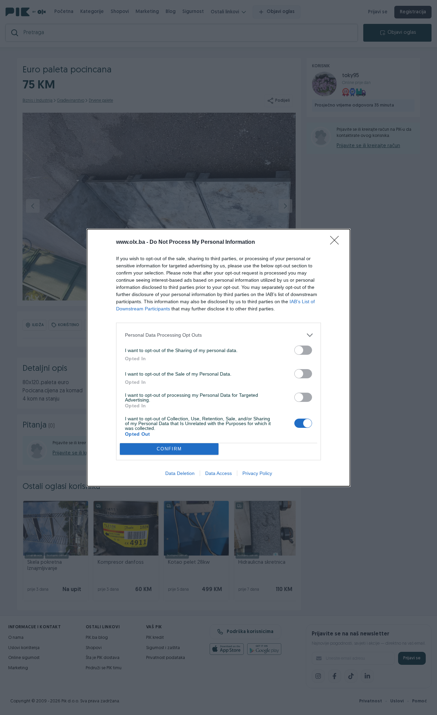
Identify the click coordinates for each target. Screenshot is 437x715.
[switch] (303, 350)
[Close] (336, 242)
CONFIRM (169, 448)
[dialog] (218, 357)
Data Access (218, 473)
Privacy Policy (257, 473)
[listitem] (218, 335)
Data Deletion (180, 473)
